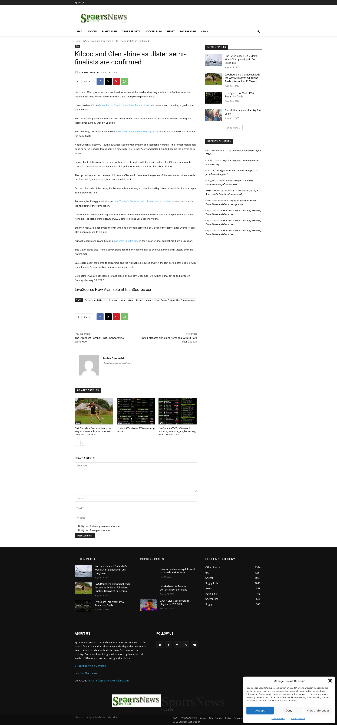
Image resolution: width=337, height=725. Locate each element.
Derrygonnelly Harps (95, 300)
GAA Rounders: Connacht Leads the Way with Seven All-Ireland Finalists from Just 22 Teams (93, 431)
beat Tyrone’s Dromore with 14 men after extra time (142, 201)
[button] (330, 681)
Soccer (92, 31)
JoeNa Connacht (90, 72)
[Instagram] (185, 644)
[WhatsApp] (124, 81)
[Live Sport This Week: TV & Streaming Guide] (136, 411)
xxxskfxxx (210, 190)
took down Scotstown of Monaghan (135, 131)
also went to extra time (126, 240)
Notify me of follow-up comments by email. (100, 526)
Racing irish (188, 31)
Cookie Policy (278, 718)
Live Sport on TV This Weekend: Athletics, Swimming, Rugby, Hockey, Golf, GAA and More (177, 431)
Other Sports (131, 31)
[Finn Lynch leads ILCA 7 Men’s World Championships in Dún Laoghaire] (213, 60)
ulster (148, 300)
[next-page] (82, 443)
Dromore (113, 300)
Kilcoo (139, 300)
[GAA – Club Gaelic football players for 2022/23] (148, 605)
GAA (79, 31)
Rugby (171, 31)
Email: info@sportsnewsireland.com (108, 680)
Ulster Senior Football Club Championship (175, 300)
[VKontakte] (194, 644)
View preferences (318, 710)
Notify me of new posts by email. (95, 530)
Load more (232, 127)
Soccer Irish (153, 31)
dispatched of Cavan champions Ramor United (124, 105)
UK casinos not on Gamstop (90, 665)
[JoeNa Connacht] (77, 72)
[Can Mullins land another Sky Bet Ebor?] (213, 115)
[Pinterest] (116, 81)
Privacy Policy (298, 718)
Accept (260, 710)
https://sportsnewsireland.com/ (117, 363)
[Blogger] (159, 644)
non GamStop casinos (87, 673)
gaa (123, 300)
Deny (289, 710)
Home (78, 40)
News (204, 31)
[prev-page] (77, 443)
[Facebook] (100, 81)
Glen (130, 300)
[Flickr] (177, 644)
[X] (108, 81)
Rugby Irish (109, 31)
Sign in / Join (80, 2)
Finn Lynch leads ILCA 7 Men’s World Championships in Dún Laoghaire (241, 59)
